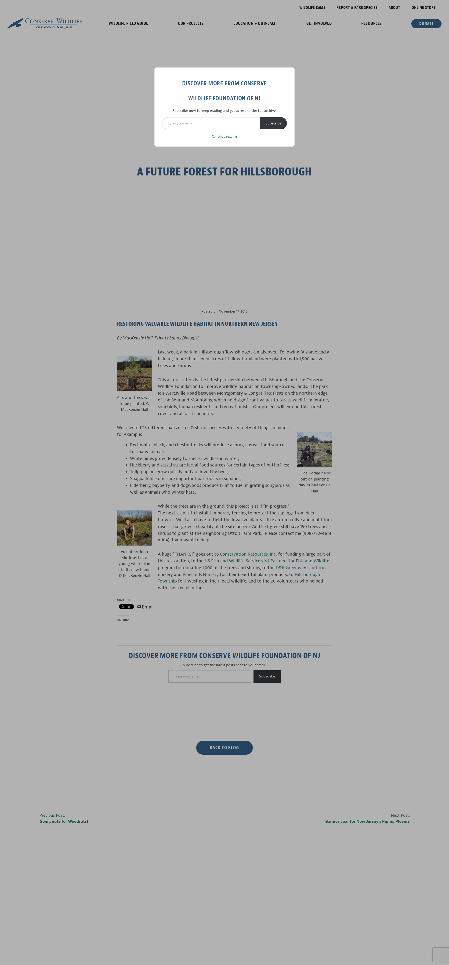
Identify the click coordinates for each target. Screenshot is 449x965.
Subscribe (273, 123)
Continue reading (224, 136)
